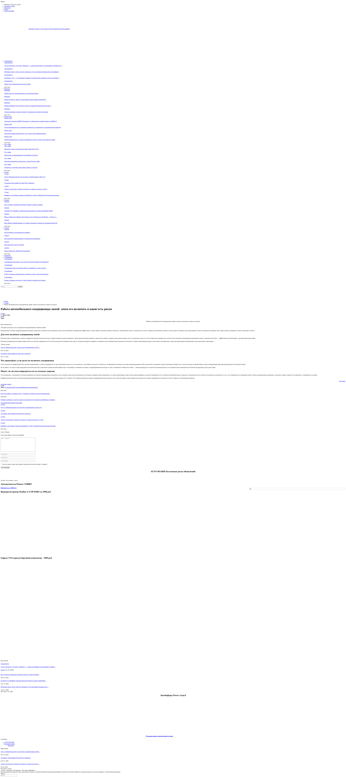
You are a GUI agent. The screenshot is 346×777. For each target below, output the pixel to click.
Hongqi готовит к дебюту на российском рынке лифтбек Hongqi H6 (25, 99)
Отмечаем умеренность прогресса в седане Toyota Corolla (22, 161)
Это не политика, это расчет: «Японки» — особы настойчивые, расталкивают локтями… (28, 667)
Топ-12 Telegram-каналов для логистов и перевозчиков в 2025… (20, 347)
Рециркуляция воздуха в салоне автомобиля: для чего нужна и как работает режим (29, 139)
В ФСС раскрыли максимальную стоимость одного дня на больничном (26, 274)
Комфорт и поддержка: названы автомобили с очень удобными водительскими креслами (31, 195)
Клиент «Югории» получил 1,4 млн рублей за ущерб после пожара (25, 280)
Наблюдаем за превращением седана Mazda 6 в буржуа (21, 155)
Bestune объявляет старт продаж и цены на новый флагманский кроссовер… (28, 106)
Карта (6, 9)
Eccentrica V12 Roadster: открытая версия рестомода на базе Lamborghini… (23, 680)
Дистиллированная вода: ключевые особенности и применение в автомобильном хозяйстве (32, 127)
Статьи (6, 172)
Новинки (7, 89)
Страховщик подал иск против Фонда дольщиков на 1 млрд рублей (25, 268)
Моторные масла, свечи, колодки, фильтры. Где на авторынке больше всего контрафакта (31, 72)
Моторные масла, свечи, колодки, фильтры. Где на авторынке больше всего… (25, 687)
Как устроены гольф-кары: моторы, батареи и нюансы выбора (23, 204)
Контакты (7, 8)
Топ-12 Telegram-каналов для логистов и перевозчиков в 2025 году (24, 177)
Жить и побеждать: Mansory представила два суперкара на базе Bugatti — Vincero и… (30, 217)
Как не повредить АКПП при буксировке (17, 251)
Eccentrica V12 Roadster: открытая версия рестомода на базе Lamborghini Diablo (28, 211)
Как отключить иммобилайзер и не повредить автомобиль (22, 238)
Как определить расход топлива (14, 245)
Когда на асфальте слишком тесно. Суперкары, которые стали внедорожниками (25, 393)
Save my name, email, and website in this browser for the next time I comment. (25, 464)
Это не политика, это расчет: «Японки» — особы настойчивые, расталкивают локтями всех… (33, 65)
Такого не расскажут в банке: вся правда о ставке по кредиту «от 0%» (25, 189)
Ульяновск (7, 255)
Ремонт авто (8, 116)
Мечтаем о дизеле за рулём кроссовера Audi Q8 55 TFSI (21, 149)
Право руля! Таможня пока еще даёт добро (17, 84)
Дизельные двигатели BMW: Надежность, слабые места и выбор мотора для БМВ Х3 (30, 121)
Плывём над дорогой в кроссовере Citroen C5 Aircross (20, 167)
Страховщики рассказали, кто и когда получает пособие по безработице (26, 262)
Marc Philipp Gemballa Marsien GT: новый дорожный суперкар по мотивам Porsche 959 (30, 223)
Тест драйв (7, 144)
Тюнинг (6, 200)
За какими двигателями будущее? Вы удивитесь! (19, 183)
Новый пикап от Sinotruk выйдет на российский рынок (21, 93)
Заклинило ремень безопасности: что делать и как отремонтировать (25, 133)
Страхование (8, 257)
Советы (6, 228)
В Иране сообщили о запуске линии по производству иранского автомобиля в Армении (28, 400)
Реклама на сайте (9, 6)
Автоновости (8, 61)
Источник (342, 381)
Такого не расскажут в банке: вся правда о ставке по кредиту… (20, 764)
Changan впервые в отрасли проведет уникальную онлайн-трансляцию (26, 112)
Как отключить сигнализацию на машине (17, 232)
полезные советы (6, 384)
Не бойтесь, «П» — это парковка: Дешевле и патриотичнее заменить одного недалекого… (32, 78)
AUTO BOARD (9, 11)
